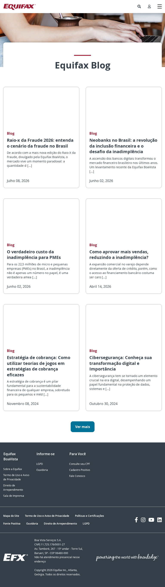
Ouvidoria (42, 470)
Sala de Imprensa (13, 496)
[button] (139, 6)
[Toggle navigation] (159, 6)
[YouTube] (151, 519)
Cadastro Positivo (79, 470)
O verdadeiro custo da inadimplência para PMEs (34, 254)
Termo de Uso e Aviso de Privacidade (47, 516)
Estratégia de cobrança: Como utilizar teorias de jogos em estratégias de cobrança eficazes (38, 366)
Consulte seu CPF (79, 464)
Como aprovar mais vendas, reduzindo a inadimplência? (118, 254)
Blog (10, 133)
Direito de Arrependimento (60, 523)
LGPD (39, 464)
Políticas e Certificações (89, 516)
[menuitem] (139, 6)
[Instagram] (143, 519)
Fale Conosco (77, 476)
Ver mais (82, 426)
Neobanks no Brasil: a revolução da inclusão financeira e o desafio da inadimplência (123, 145)
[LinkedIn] (159, 519)
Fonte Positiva (11, 523)
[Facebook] (136, 519)
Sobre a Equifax (12, 469)
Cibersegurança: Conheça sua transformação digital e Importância (120, 363)
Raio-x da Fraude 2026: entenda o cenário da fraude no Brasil (40, 143)
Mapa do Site (11, 516)
